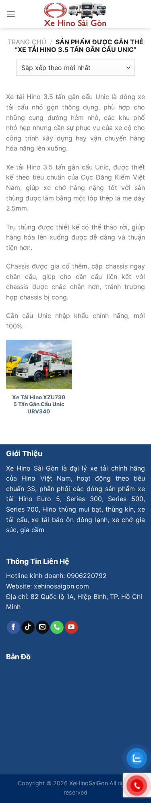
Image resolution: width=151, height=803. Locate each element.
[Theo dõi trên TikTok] (28, 627)
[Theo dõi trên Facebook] (13, 627)
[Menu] (11, 14)
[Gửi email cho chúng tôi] (42, 627)
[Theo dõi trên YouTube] (71, 627)
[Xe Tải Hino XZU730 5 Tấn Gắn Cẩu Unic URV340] (39, 364)
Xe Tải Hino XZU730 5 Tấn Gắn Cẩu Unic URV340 (38, 404)
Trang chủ (27, 42)
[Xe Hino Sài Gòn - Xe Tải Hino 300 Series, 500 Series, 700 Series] (75, 14)
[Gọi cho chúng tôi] (57, 627)
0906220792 (87, 576)
